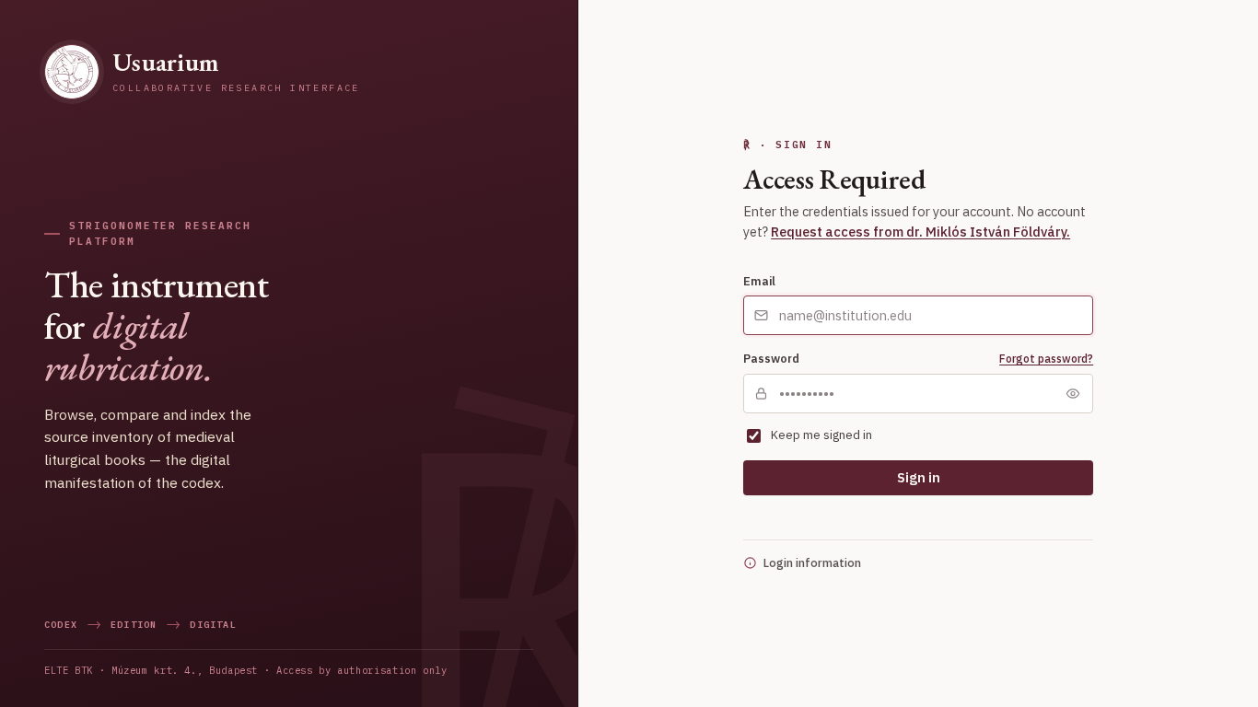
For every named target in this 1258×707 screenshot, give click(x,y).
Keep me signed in (821, 435)
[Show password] (1073, 393)
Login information (812, 562)
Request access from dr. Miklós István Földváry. (920, 231)
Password (771, 358)
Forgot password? (1046, 358)
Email (759, 280)
